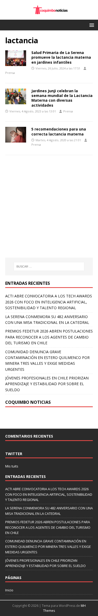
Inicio (9, 590)
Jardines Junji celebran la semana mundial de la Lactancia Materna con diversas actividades (62, 98)
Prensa (10, 73)
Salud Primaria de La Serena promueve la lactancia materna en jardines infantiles (61, 57)
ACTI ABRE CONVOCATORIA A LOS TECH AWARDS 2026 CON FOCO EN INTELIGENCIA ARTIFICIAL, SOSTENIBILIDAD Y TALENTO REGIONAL (48, 301)
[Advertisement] (49, 214)
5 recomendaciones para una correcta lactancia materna (58, 131)
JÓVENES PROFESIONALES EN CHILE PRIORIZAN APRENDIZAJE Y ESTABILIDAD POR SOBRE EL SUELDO (47, 383)
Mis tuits (11, 466)
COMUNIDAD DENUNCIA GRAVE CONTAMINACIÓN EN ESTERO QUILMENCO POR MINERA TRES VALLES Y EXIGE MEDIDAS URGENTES (48, 546)
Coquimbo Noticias (28, 402)
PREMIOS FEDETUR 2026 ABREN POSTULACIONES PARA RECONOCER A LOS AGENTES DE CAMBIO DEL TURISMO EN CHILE (49, 337)
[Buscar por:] (49, 266)
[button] (91, 25)
